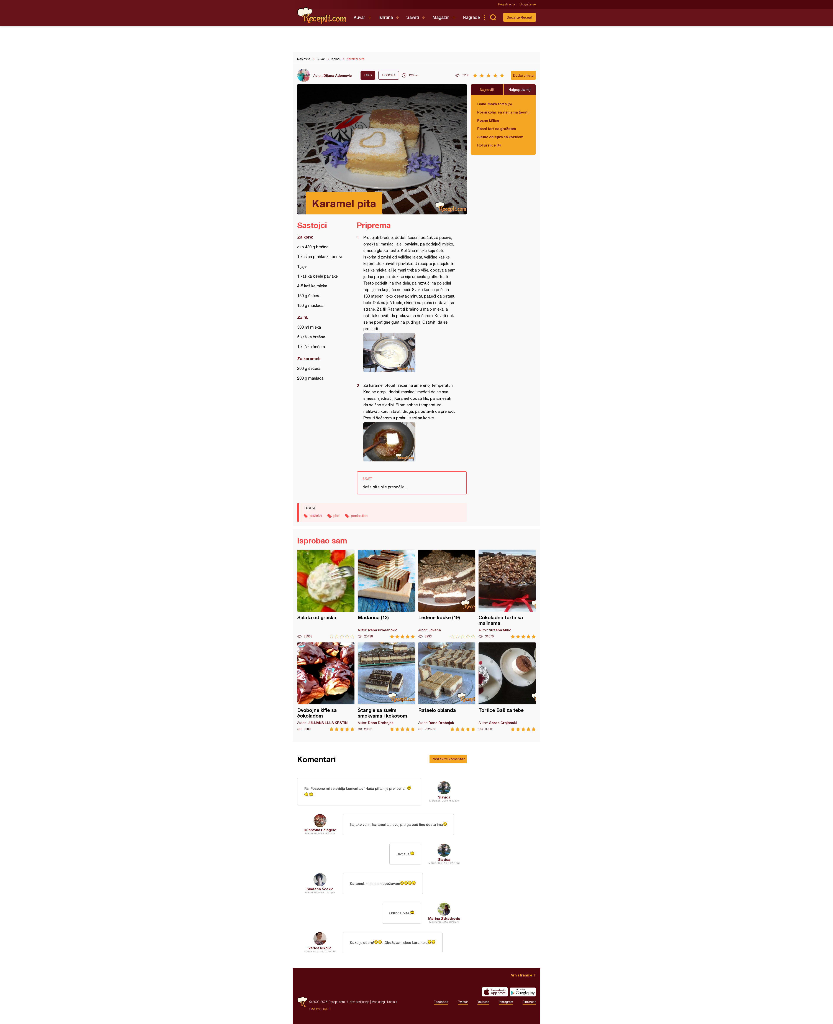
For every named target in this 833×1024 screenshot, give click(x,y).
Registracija (506, 4)
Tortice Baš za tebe (507, 686)
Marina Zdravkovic (444, 918)
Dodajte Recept (520, 17)
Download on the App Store (495, 991)
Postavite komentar (448, 759)
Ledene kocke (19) (447, 594)
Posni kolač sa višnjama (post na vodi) (503, 112)
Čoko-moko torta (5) (494, 104)
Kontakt (392, 1002)
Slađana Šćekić (320, 889)
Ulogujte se (528, 4)
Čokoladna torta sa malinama (507, 594)
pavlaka (316, 516)
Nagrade (471, 17)
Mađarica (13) (386, 594)
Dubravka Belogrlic (320, 830)
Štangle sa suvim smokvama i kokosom (386, 686)
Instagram (506, 1002)
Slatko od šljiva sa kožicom (500, 137)
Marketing (378, 1002)
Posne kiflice (488, 120)
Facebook (441, 1002)
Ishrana (386, 17)
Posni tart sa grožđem (496, 129)
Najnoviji (487, 89)
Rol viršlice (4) (489, 145)
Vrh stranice (521, 975)
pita (336, 516)
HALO (325, 1009)
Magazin (440, 17)
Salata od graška (325, 594)
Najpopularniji (519, 89)
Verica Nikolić (319, 948)
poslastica (359, 516)
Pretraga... (493, 17)
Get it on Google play (523, 991)
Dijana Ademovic (337, 75)
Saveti (412, 17)
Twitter (463, 1002)
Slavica (444, 797)
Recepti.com (322, 15)
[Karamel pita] (409, 352)
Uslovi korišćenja (358, 1002)
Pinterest (529, 1002)
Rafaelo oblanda (447, 686)
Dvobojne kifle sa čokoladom (325, 686)
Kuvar (359, 17)
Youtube (483, 1002)
